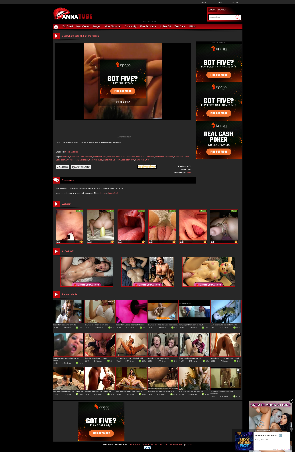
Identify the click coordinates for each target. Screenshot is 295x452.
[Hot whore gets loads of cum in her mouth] (68, 356)
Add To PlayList (82, 167)
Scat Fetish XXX (127, 160)
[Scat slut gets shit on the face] (100, 356)
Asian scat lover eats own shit (190, 358)
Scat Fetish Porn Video (130, 157)
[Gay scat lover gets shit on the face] (100, 389)
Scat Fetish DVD (142, 160)
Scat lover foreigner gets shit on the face (68, 391)
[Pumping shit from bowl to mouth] (194, 322)
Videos (212, 10)
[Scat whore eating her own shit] (68, 322)
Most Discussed (113, 26)
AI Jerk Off (165, 26)
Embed (65, 167)
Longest (97, 26)
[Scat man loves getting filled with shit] (131, 356)
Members (223, 10)
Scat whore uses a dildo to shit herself (130, 325)
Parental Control (176, 444)
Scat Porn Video (113, 157)
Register (204, 2)
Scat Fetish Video (181, 157)
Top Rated (68, 26)
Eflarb (189, 172)
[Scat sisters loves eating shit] (163, 356)
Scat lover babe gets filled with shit (129, 391)
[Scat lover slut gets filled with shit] (194, 389)
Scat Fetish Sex (99, 157)
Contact (188, 444)
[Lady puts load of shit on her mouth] (226, 322)
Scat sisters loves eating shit (158, 358)
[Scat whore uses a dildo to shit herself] (131, 322)
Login (219, 2)
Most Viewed (82, 26)
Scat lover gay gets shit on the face (161, 391)
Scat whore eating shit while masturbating (163, 325)
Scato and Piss (71, 152)
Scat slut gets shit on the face (96, 358)
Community (131, 26)
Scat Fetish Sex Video (164, 157)
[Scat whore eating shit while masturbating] (163, 322)
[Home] (56, 26)
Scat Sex (88, 157)
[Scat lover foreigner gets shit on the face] (68, 389)
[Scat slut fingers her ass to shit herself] (225, 356)
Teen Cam (180, 26)
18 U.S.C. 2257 (161, 444)
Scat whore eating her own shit (64, 325)
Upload (235, 2)
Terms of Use (147, 444)
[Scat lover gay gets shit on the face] (163, 389)
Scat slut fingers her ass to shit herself (224, 358)
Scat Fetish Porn (77, 157)
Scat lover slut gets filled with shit (191, 391)
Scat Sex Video (147, 157)
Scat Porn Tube (95, 160)
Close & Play (123, 101)
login (102, 193)
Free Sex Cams (148, 26)
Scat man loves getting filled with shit (129, 358)
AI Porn (192, 26)
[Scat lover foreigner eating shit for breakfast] (225, 389)
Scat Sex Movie (81, 160)
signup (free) (112, 193)
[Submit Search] (238, 17)
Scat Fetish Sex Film (111, 160)
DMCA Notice (134, 444)
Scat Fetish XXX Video (65, 160)
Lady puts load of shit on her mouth (224, 325)
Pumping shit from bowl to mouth (191, 325)
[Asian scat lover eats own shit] (194, 356)
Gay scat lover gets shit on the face (98, 391)
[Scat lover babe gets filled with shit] (131, 389)
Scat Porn (65, 157)
